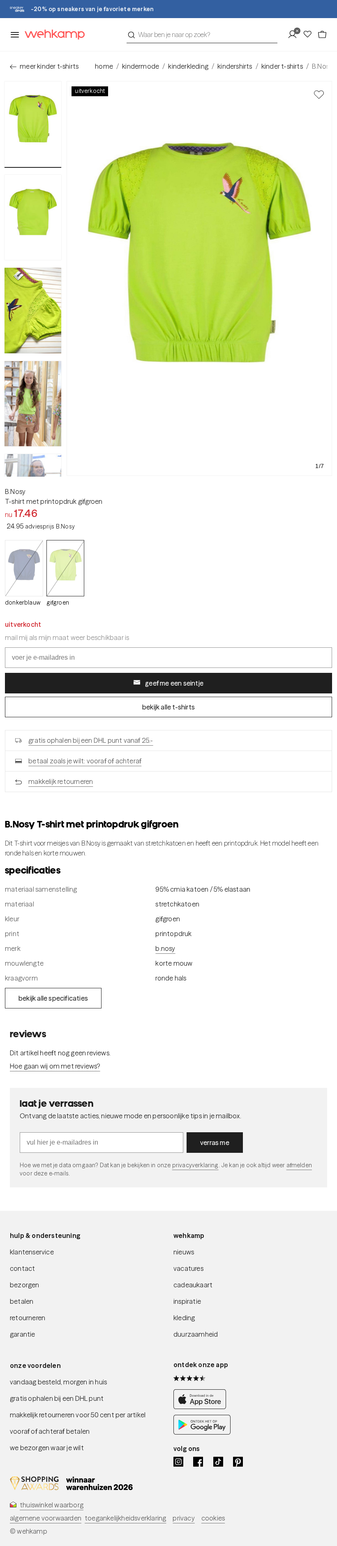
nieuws (183, 1252)
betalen (21, 1301)
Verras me (214, 1142)
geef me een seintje (174, 683)
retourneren (27, 1318)
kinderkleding (188, 66)
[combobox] (202, 34)
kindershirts (234, 66)
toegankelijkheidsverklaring (125, 1518)
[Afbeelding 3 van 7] (33, 310)
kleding (184, 1318)
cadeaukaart (192, 1285)
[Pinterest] (238, 1462)
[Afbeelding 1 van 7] (33, 124)
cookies (213, 1518)
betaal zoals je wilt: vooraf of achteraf (84, 761)
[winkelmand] (322, 34)
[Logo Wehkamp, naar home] (52, 35)
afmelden (299, 1165)
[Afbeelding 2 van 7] (33, 217)
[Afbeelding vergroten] (199, 278)
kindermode (140, 66)
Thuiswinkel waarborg (51, 1505)
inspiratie (187, 1301)
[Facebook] (198, 1462)
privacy (183, 1518)
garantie (22, 1334)
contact (22, 1268)
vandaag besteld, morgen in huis (58, 1382)
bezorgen (24, 1285)
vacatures (188, 1268)
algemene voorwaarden (45, 1518)
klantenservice (32, 1252)
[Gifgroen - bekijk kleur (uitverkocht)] (65, 568)
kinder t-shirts (282, 66)
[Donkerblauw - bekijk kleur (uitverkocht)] (24, 568)
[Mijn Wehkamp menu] (294, 34)
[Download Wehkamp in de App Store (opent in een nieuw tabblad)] (202, 1406)
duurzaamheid (195, 1334)
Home (104, 66)
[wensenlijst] (309, 34)
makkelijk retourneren (60, 781)
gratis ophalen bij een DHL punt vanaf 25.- (90, 740)
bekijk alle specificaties (53, 998)
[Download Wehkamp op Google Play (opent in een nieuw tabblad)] (202, 1432)
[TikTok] (218, 1462)
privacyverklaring (195, 1165)
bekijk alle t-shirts (168, 707)
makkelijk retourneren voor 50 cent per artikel (77, 1415)
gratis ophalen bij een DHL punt (57, 1398)
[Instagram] (178, 1462)
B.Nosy (15, 491)
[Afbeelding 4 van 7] (33, 404)
